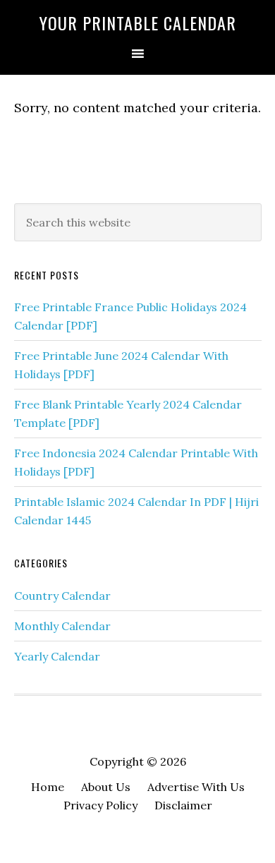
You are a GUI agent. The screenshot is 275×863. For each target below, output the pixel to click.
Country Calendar (62, 596)
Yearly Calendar (57, 656)
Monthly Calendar (62, 626)
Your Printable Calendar (137, 22)
